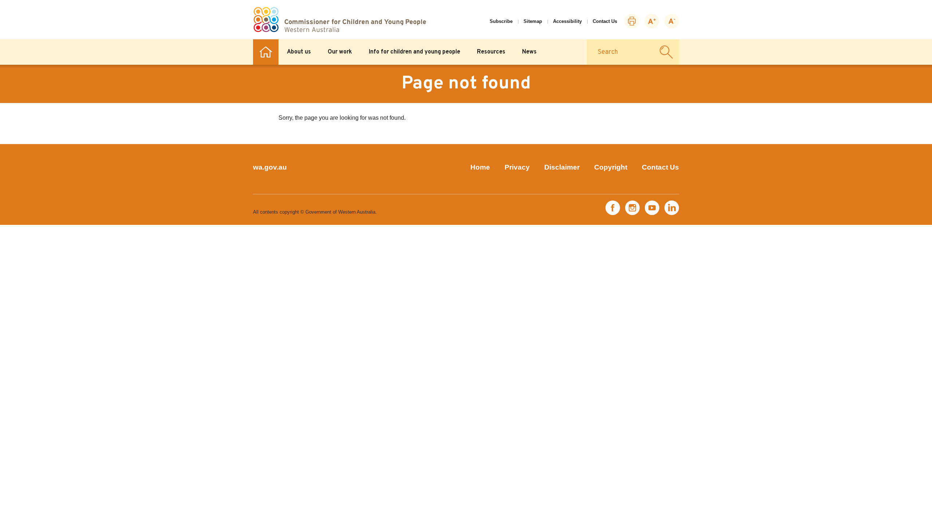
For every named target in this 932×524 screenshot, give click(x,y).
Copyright (610, 167)
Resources (491, 52)
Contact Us (605, 21)
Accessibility (567, 21)
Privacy (517, 167)
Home (266, 52)
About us (299, 52)
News (529, 52)
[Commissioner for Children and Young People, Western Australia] (339, 19)
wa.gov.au (270, 167)
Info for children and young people (414, 52)
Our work (340, 52)
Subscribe (501, 21)
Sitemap (533, 21)
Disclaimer (562, 167)
